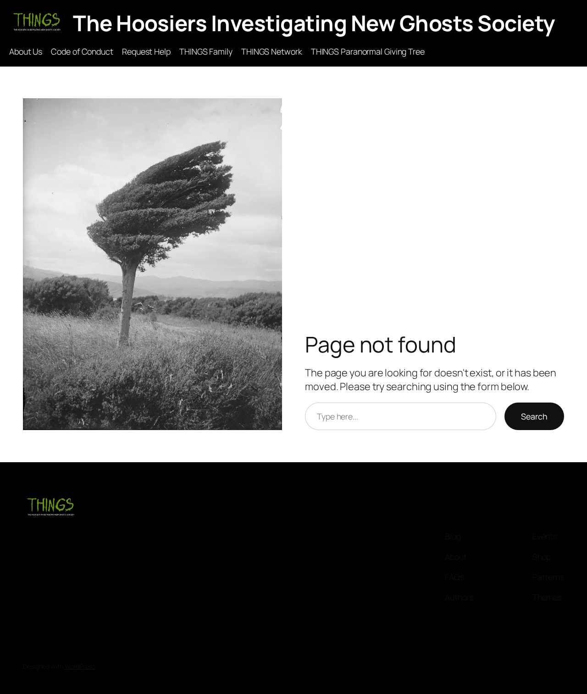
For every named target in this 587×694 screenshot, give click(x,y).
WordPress (80, 666)
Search (534, 416)
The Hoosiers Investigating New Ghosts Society (314, 23)
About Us (25, 51)
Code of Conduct (82, 51)
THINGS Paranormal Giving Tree (368, 51)
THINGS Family (206, 51)
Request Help (146, 51)
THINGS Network (271, 51)
